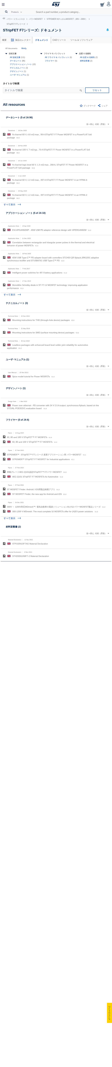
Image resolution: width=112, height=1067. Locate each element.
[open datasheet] (4, 134)
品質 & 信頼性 (85, 53)
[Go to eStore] (102, 4)
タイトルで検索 (11, 83)
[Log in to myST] (109, 4)
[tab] (4, 40)
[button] (3, 4)
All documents (11, 48)
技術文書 (12, 53)
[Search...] (6, 12)
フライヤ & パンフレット (54, 53)
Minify (24, 48)
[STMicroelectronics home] (56, 4)
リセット (97, 90)
